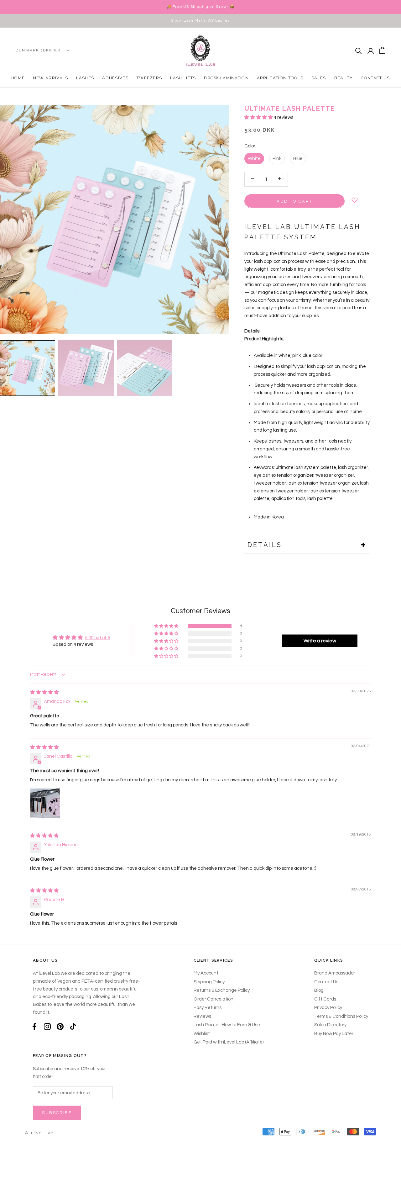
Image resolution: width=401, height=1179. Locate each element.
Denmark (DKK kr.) (40, 50)
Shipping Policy (209, 982)
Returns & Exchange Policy (222, 990)
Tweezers (149, 78)
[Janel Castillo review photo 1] (45, 803)
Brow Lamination (226, 78)
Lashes (85, 78)
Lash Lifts (183, 78)
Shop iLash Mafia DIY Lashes (200, 20)
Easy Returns (207, 1007)
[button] (259, 117)
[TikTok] (73, 1027)
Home (18, 78)
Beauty (343, 78)
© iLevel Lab (39, 1133)
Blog (319, 990)
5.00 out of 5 (97, 637)
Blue (298, 158)
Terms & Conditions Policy (341, 1016)
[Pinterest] (60, 1027)
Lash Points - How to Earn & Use (227, 1024)
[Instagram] (47, 1027)
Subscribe (57, 1112)
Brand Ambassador (334, 973)
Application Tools (280, 78)
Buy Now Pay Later (333, 1033)
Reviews (202, 1016)
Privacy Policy (328, 1007)
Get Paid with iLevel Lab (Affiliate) (228, 1042)
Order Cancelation (213, 999)
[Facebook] (34, 1027)
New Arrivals (50, 78)
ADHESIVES (115, 78)
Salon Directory (330, 1024)
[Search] (358, 50)
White (254, 158)
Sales (318, 78)
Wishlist (202, 1033)
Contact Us (375, 78)
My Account (206, 973)
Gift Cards (325, 999)
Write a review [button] (320, 640)
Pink (277, 158)
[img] (44, 692)
